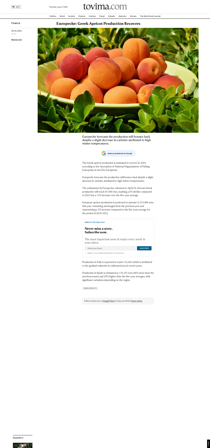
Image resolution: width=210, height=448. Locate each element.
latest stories (136, 301)
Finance (81, 16)
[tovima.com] (105, 7)
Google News (109, 301)
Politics (52, 16)
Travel (102, 16)
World (62, 16)
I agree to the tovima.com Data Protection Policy (92, 253)
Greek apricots (90, 288)
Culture (92, 16)
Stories (133, 16)
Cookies (208, 444)
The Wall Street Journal (150, 16)
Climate (111, 16)
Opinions (122, 16)
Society (71, 16)
